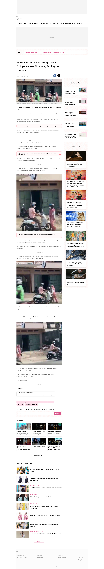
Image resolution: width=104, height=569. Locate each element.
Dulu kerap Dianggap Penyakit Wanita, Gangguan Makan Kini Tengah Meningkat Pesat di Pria (75, 245)
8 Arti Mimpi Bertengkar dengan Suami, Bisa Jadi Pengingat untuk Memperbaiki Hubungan (36, 235)
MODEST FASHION (33, 23)
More (38, 541)
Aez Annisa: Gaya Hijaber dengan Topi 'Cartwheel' (46, 488)
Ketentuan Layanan (22, 557)
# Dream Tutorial (29, 52)
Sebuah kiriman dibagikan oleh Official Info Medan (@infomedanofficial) (36, 395)
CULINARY (42, 23)
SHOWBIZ (48, 23)
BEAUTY (25, 23)
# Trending (56, 52)
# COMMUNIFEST (47, 52)
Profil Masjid (20, 555)
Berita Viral (20, 404)
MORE (78, 23)
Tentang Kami (62, 557)
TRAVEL (62, 23)
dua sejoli (51, 402)
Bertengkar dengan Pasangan (25, 402)
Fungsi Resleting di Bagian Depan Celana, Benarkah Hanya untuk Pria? (75, 263)
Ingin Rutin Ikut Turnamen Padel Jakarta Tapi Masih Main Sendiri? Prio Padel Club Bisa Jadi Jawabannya (70, 125)
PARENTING (55, 23)
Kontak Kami (61, 560)
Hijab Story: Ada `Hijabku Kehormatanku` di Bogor (45, 515)
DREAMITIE (68, 23)
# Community (38, 52)
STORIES (20, 23)
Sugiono (23, 74)
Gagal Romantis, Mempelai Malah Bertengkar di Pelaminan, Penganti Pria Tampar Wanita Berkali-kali (37, 153)
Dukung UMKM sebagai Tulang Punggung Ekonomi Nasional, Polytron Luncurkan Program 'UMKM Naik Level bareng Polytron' (70, 113)
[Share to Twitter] (58, 75)
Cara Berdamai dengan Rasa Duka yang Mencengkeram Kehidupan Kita (74, 164)
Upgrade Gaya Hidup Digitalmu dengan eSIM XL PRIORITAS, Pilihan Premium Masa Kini (71, 136)
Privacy (39, 555)
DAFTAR (57, 413)
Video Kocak (42, 402)
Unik (35, 402)
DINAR (73, 23)
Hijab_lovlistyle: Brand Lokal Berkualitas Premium (45, 497)
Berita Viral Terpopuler (31, 404)
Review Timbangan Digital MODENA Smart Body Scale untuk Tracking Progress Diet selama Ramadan (71, 102)
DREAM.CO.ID (19, 57)
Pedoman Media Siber (22, 560)
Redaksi (60, 555)
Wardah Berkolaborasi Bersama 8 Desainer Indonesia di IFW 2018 (54, 448)
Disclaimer (40, 557)
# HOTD (62, 52)
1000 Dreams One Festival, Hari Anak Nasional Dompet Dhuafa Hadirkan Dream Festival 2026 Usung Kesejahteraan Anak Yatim (71, 91)
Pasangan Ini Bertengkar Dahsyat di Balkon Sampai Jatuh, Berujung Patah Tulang (37, 126)
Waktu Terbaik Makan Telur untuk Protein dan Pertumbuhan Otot (75, 282)
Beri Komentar (38, 455)
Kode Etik (40, 560)
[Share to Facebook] (54, 75)
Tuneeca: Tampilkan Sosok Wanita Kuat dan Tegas (46, 534)
